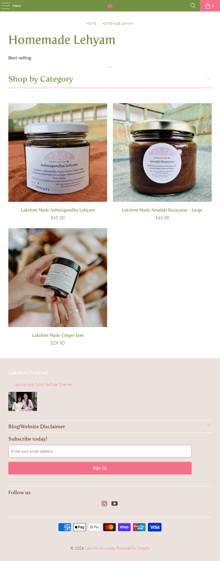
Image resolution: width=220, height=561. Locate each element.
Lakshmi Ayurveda (100, 548)
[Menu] (2, 5)
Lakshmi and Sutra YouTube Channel (43, 384)
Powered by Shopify (133, 548)
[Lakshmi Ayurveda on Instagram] (104, 503)
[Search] (193, 5)
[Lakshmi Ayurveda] (110, 5)
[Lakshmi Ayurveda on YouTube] (115, 503)
